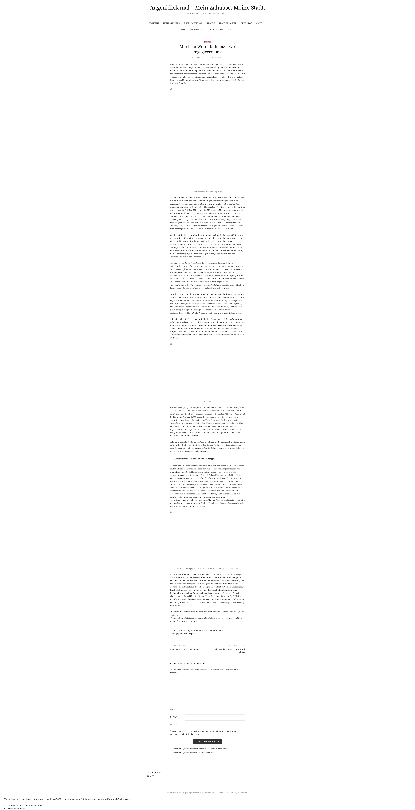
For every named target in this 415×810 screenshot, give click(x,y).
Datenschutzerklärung (218, 29)
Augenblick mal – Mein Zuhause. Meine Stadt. (207, 7)
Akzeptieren (9, 805)
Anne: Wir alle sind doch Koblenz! (185, 649)
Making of (246, 23)
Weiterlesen (124, 799)
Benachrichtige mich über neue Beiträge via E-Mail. (193, 752)
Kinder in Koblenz (193, 23)
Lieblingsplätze (171, 23)
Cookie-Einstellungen (34, 805)
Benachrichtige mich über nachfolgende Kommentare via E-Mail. (199, 748)
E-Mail (173, 717)
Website (173, 725)
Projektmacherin (228, 23)
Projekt (211, 23)
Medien (259, 23)
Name (173, 709)
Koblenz (207, 42)
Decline (19, 805)
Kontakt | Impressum (191, 29)
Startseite (153, 23)
